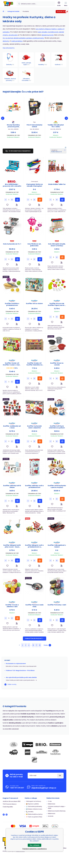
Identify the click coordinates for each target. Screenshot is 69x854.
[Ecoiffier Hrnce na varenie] (57, 344)
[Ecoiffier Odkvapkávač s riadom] (57, 526)
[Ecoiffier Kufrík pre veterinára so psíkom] (57, 407)
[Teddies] (55, 752)
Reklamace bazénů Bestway (56, 811)
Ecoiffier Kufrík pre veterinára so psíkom (57, 427)
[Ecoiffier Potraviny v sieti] (57, 586)
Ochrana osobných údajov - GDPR (57, 807)
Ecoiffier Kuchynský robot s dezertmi (34, 427)
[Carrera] (55, 744)
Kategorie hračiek (13, 11)
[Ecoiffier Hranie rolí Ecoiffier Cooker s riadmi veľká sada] (12, 344)
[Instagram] (7, 815)
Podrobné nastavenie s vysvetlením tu (34, 849)
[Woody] (34, 759)
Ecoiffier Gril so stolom (34, 304)
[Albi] (13, 744)
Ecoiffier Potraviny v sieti (57, 605)
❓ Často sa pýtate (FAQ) (34, 817)
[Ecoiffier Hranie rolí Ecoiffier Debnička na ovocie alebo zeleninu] (34, 344)
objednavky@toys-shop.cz (43, 788)
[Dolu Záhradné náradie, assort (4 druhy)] (57, 225)
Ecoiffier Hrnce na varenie (56, 364)
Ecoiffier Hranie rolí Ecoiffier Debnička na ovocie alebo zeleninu (34, 364)
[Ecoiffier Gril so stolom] (34, 285)
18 (39, 645)
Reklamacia (51, 813)
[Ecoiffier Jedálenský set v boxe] (12, 407)
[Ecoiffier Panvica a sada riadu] (34, 586)
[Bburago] (27, 744)
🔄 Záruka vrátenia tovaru (34, 809)
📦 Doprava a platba (32, 804)
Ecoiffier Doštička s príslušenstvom (12, 304)
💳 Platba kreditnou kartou (34, 814)
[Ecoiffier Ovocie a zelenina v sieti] (12, 586)
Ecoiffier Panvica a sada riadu (34, 606)
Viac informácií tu (8, 48)
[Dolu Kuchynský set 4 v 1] (12, 225)
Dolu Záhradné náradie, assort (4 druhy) (56, 245)
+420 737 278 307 (17, 788)
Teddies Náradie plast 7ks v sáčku (56, 126)
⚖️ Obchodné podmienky (34, 806)
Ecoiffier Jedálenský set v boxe (12, 427)
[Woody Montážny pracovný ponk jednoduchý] (13, 107)
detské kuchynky (48, 35)
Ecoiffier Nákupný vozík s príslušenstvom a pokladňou (34, 546)
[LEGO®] (27, 752)
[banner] (8, 3)
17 (36, 645)
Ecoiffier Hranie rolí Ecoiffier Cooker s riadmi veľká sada (12, 364)
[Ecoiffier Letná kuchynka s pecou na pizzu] (57, 467)
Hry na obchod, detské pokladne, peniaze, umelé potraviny (23, 38)
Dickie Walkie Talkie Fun (56, 184)
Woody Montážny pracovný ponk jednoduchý (13, 126)
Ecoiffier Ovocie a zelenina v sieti (12, 606)
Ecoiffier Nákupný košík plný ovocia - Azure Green (12, 546)
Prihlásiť (60, 776)
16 (33, 645)
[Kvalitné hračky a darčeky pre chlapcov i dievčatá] (3, 11)
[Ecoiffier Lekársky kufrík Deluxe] (12, 467)
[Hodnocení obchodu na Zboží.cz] (62, 12)
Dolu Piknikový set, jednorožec (34, 245)
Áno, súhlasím (34, 845)
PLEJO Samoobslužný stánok (34, 126)
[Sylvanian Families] (41, 752)
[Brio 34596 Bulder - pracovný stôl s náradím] (12, 165)
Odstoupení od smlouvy (33, 801)
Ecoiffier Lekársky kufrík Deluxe (12, 486)
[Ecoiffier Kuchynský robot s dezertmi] (34, 407)
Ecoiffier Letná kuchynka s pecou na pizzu (57, 486)
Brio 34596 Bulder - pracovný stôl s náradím (12, 185)
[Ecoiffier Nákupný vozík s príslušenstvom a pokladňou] (34, 526)
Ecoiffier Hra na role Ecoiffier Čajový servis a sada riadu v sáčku (57, 304)
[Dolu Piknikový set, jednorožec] (34, 225)
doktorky (6, 41)
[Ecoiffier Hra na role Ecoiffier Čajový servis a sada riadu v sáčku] (57, 285)
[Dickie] (13, 752)
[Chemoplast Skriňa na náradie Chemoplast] (34, 165)
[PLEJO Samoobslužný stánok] (34, 107)
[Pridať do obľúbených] (7, 205)
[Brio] (41, 744)
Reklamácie (51, 804)
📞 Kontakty (29, 812)
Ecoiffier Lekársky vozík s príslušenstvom (34, 486)
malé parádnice (16, 41)
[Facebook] (4, 815)
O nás (50, 801)
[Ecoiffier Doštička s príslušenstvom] (12, 285)
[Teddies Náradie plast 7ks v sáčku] (55, 107)
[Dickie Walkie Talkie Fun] (57, 165)
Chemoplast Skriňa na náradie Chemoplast (34, 185)
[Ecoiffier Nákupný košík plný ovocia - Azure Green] (12, 526)
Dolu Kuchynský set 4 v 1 (12, 244)
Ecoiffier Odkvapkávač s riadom (57, 546)
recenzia (50, 816)
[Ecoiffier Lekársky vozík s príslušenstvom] (34, 467)
